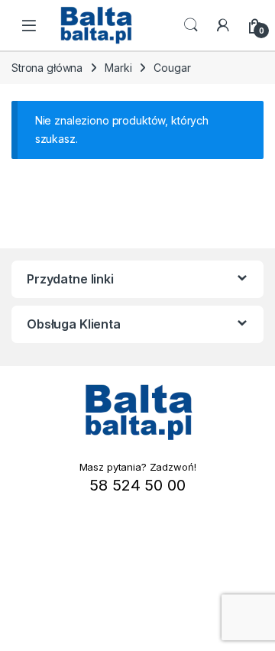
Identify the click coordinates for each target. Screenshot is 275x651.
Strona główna (46, 67)
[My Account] (223, 25)
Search (191, 25)
